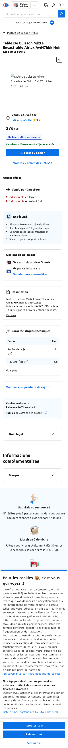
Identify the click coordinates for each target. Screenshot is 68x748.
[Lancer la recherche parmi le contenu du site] (61, 13)
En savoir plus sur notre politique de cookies (32, 673)
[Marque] (52, 475)
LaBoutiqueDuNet (22, 120)
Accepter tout (34, 725)
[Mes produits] (46, 5)
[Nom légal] (52, 434)
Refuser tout (34, 734)
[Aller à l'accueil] (6, 5)
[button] (34, 5)
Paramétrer (34, 743)
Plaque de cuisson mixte (22, 32)
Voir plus (11, 314)
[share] (59, 60)
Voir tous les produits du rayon (27, 387)
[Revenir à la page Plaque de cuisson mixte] (4, 32)
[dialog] (34, 659)
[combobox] (34, 13)
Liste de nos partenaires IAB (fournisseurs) (30, 712)
